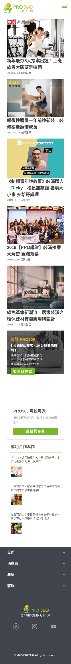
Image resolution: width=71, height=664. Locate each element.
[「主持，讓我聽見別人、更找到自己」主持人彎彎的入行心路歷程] (16, 472)
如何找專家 (22, 371)
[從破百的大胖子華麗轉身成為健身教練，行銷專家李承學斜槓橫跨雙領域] (16, 529)
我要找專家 (35, 431)
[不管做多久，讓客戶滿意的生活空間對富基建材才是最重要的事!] (16, 500)
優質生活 (26, 324)
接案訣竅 (25, 259)
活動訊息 (25, 200)
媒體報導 (26, 72)
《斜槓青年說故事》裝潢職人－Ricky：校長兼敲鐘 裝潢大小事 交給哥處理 (35, 188)
